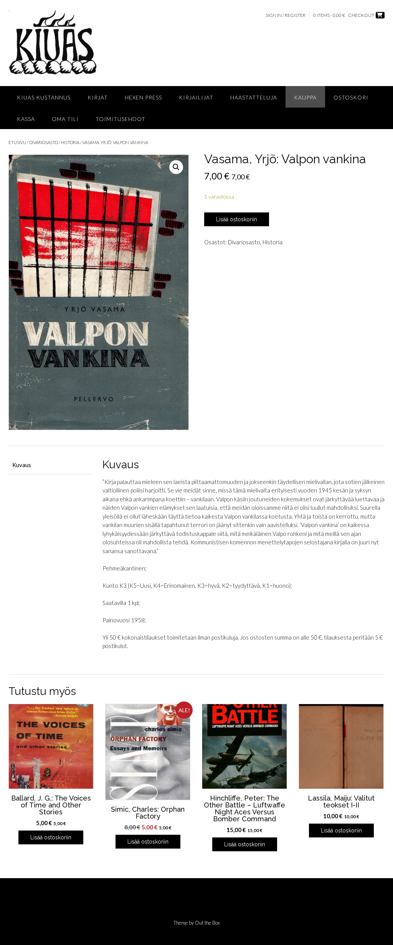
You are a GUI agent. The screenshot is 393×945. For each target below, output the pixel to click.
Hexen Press (143, 97)
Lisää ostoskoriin (236, 219)
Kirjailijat (196, 97)
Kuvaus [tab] (21, 464)
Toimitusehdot (120, 119)
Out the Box (207, 923)
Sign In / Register (285, 15)
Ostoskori (351, 97)
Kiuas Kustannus (44, 97)
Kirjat (98, 97)
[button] (176, 167)
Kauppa (305, 97)
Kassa (26, 119)
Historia (70, 142)
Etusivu (17, 142)
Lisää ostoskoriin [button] (50, 837)
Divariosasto (43, 142)
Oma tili (65, 119)
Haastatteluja (253, 97)
